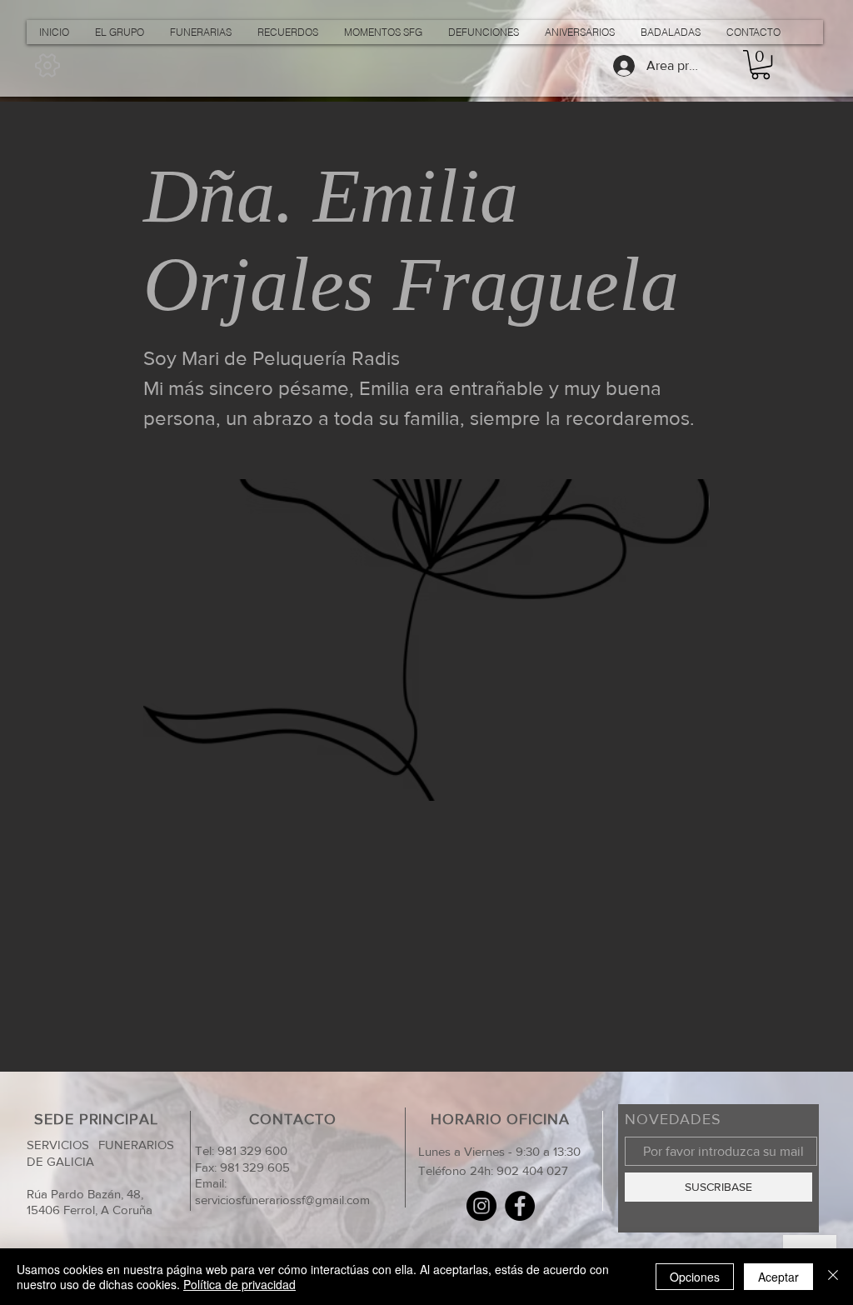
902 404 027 (532, 1170)
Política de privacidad (239, 1284)
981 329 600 (250, 1150)
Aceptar (778, 1276)
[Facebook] (520, 1206)
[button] (760, 64)
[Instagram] (481, 1206)
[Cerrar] (833, 1277)
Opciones (695, 1276)
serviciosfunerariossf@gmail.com (282, 1199)
